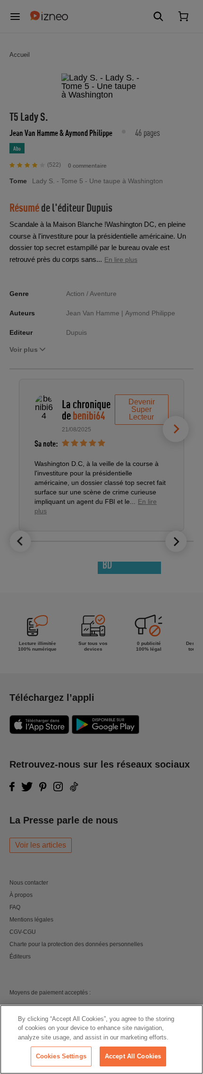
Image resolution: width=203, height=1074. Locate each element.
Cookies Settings (61, 1056)
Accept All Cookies (133, 1056)
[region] (101, 1039)
